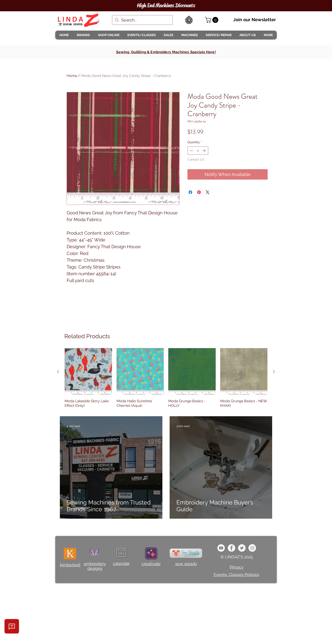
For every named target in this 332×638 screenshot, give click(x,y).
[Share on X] (207, 192)
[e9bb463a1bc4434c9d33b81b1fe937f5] (221, 548)
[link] (212, 20)
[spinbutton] (198, 151)
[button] (83, 35)
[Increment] (205, 151)
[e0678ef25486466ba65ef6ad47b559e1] (231, 548)
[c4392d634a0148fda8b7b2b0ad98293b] (241, 548)
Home (72, 76)
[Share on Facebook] (190, 192)
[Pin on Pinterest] (199, 192)
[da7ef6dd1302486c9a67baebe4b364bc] (252, 548)
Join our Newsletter (254, 19)
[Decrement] (191, 151)
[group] (166, 378)
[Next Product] (274, 371)
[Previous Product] (58, 371)
